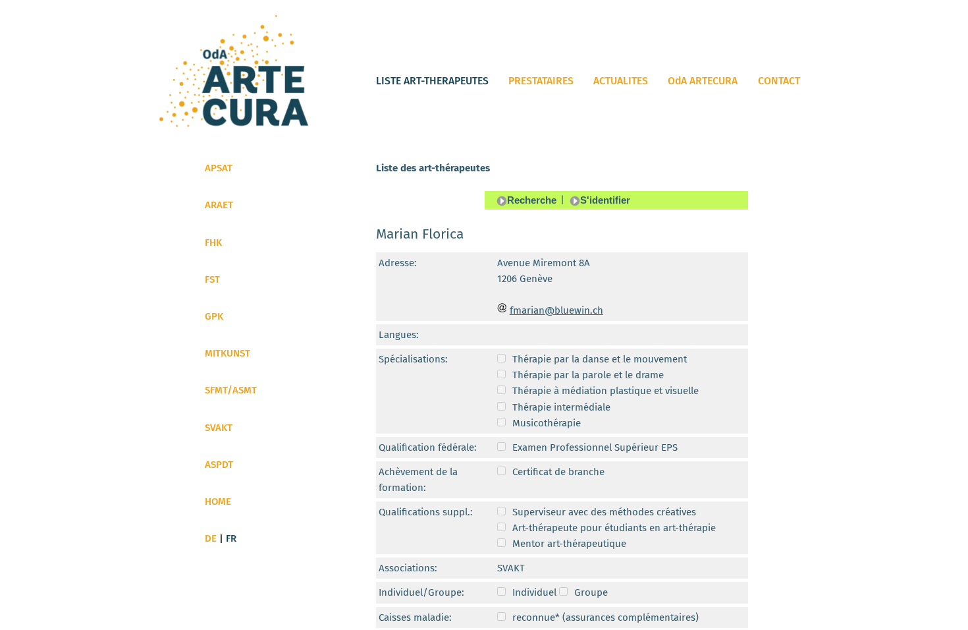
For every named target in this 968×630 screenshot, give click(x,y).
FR (231, 538)
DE (211, 538)
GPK (214, 316)
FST (212, 279)
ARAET (219, 205)
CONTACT (779, 80)
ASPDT (219, 465)
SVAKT (218, 428)
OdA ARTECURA (703, 80)
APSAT (218, 168)
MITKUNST (227, 353)
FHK (213, 242)
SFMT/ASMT (231, 390)
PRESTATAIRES (541, 80)
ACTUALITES (620, 80)
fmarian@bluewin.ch (556, 310)
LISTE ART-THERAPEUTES (432, 80)
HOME (218, 501)
